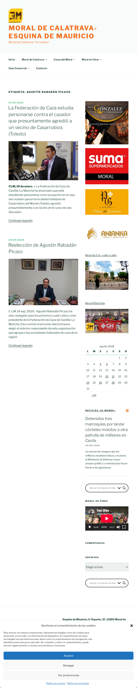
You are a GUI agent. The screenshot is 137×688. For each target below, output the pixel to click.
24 (87, 382)
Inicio (12, 59)
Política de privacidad (78, 683)
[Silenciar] (118, 527)
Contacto (41, 68)
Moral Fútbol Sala (95, 303)
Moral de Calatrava (33, 59)
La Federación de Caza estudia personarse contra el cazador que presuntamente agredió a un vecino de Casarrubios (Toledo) (40, 121)
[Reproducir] (90, 527)
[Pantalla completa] (124, 527)
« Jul (94, 394)
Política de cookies (55, 683)
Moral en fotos (90, 59)
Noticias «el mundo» (100, 410)
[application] (106, 518)
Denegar (68, 665)
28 (113, 382)
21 (113, 376)
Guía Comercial (18, 68)
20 (106, 376)
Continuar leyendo (21, 220)
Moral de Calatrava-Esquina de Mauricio (53, 32)
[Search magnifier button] (124, 488)
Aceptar (68, 655)
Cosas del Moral (63, 59)
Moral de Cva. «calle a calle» (101, 255)
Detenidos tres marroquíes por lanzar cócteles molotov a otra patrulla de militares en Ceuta (106, 429)
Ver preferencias (68, 675)
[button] (131, 625)
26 (100, 382)
